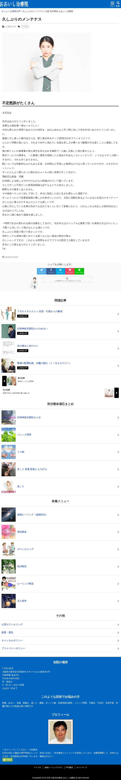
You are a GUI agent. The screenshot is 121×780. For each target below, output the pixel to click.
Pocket (70, 272)
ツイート (42, 272)
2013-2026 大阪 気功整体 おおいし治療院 (58, 778)
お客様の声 (10, 26)
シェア (51, 272)
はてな (60, 272)
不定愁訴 (25, 26)
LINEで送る (79, 272)
